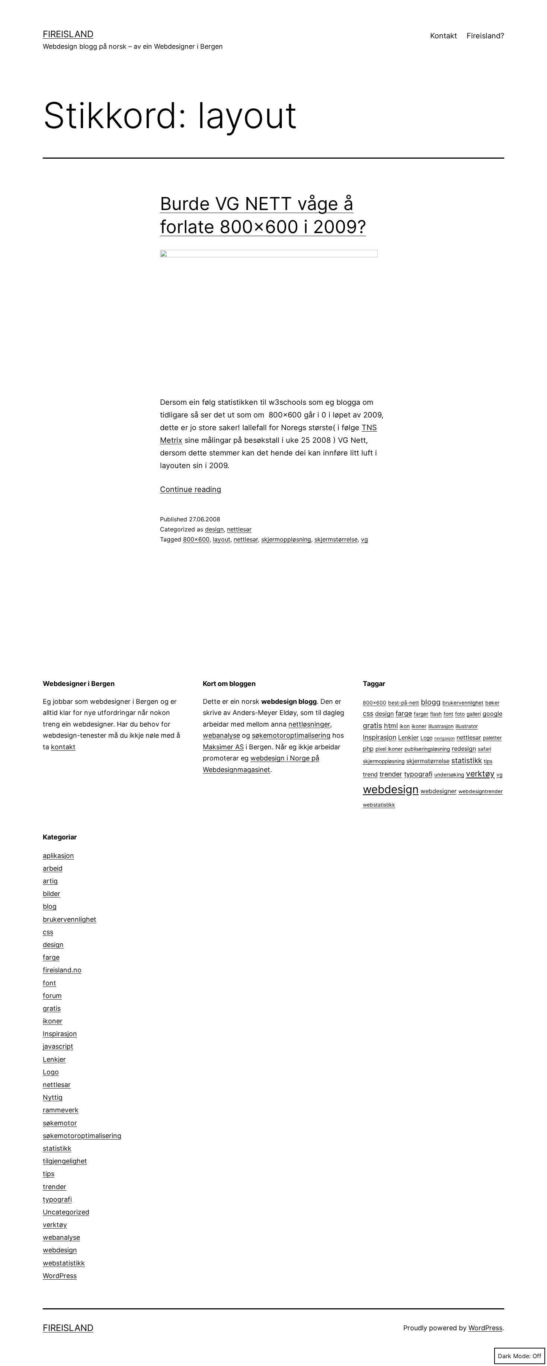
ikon (405, 726)
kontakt (63, 747)
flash (436, 714)
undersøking (449, 775)
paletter (492, 738)
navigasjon (444, 738)
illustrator (466, 726)
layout (221, 539)
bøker (492, 703)
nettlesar (239, 529)
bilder (51, 894)
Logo (426, 738)
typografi (418, 774)
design (214, 529)
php (368, 748)
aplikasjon (58, 856)
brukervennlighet (462, 703)
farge (404, 713)
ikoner (419, 726)
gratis (372, 725)
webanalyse (221, 735)
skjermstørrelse (336, 539)
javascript (58, 1046)
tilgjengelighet (65, 1161)
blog (50, 906)
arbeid (53, 868)
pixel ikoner (389, 749)
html (391, 726)
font (448, 714)
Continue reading (190, 489)
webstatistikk (379, 805)
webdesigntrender (480, 791)
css (368, 713)
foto (460, 714)
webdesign (391, 789)
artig (50, 881)
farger (421, 714)
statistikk (466, 760)
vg (364, 539)
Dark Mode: (514, 1356)
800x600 (196, 539)
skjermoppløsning (286, 539)
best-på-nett (403, 703)
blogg (431, 702)
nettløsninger (309, 724)
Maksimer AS (223, 747)
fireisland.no (62, 970)
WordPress (60, 1276)
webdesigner (438, 791)
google (492, 713)
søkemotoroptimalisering (291, 735)
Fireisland (68, 34)
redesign (464, 748)
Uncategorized (66, 1212)
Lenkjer (408, 737)
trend (370, 774)
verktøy (480, 773)
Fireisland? (485, 35)
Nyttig (53, 1097)
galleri (474, 714)
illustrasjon (441, 726)
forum (52, 996)
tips (488, 761)
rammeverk (61, 1110)
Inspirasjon (379, 737)
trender (391, 774)
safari (484, 749)
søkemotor (60, 1123)
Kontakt (443, 35)
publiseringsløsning (427, 749)
